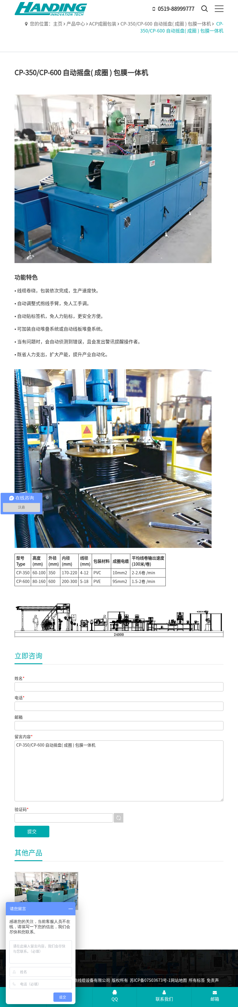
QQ (114, 999)
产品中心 (75, 23)
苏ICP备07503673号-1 (150, 980)
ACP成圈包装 (102, 23)
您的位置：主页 (46, 23)
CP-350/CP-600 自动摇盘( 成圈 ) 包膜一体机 (165, 23)
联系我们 (164, 999)
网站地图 (179, 980)
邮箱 (214, 999)
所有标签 (197, 980)
